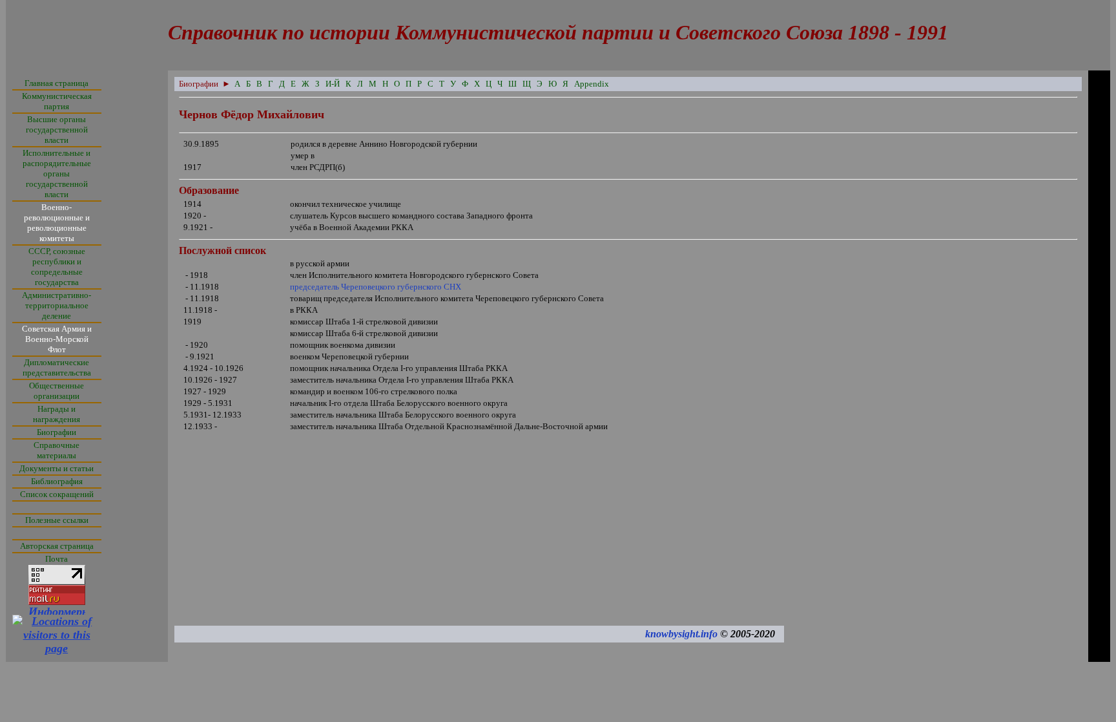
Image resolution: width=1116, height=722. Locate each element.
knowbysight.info (681, 633)
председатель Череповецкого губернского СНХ (375, 287)
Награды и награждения (56, 414)
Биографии (56, 432)
